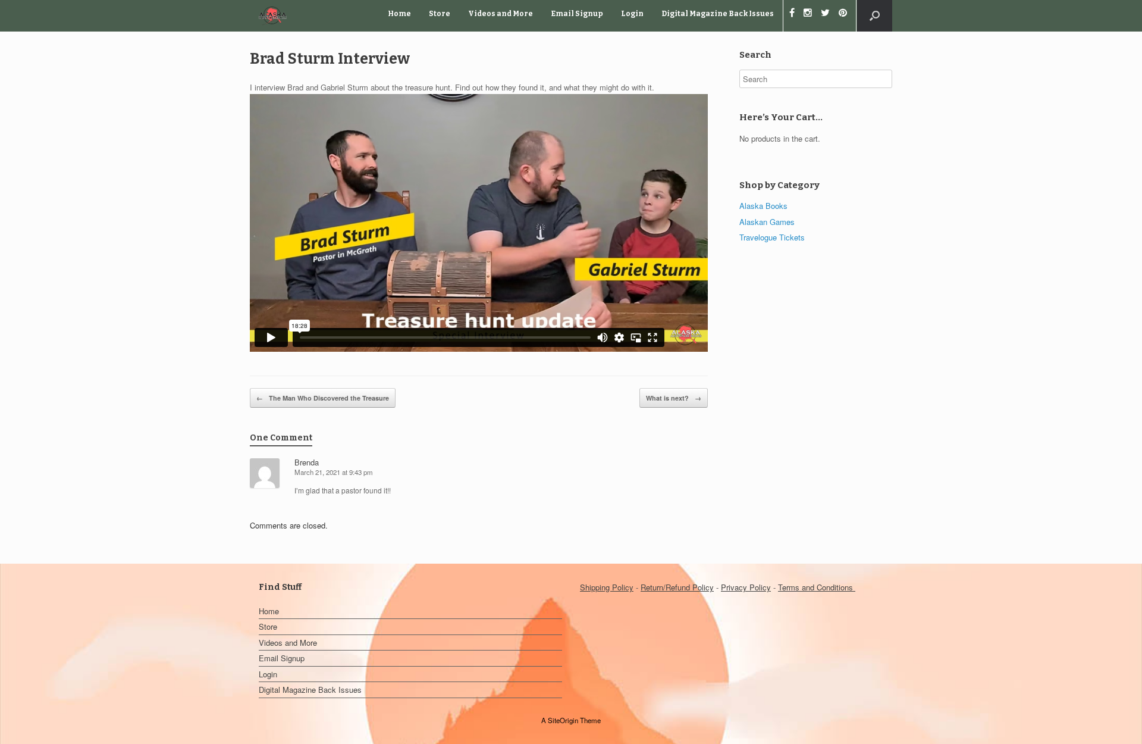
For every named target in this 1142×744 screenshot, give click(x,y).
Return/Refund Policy (677, 587)
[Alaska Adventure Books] (273, 16)
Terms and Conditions (816, 587)
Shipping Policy (606, 587)
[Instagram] (812, 13)
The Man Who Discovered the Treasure (322, 397)
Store (439, 14)
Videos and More (500, 14)
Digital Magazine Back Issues (717, 14)
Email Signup (577, 14)
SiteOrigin (563, 720)
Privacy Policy (746, 587)
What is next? (673, 397)
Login (632, 14)
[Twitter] (830, 13)
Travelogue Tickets (772, 237)
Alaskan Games (767, 221)
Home (399, 14)
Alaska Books (763, 205)
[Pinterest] (847, 13)
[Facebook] (796, 13)
